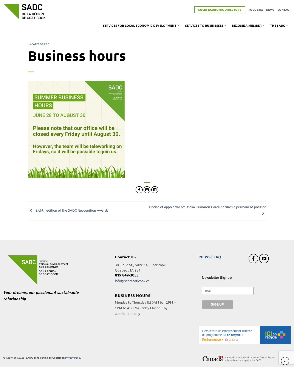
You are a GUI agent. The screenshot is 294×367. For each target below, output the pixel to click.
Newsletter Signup (217, 278)
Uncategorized (38, 44)
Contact (284, 9)
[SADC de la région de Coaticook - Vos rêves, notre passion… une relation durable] (24, 11)
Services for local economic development (139, 25)
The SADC (277, 25)
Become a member (247, 25)
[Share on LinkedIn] (154, 189)
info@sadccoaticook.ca (132, 280)
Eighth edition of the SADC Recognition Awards (71, 210)
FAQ (217, 256)
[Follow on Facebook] (253, 259)
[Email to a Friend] (147, 189)
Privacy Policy (73, 357)
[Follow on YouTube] (264, 259)
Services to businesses (204, 25)
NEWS (204, 256)
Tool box (255, 9)
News (270, 9)
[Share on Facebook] (139, 189)
